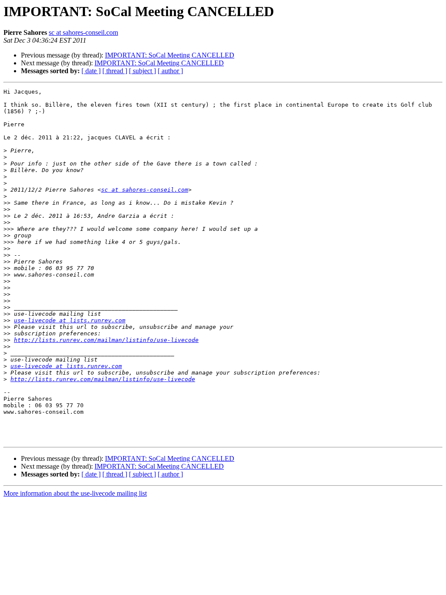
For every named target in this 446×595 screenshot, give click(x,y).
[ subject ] (142, 70)
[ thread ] (114, 70)
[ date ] (91, 70)
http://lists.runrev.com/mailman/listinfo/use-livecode (106, 340)
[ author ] (170, 70)
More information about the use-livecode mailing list (75, 493)
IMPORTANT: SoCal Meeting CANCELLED (169, 55)
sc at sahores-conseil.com (83, 32)
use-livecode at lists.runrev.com (69, 320)
